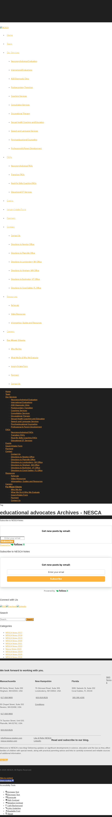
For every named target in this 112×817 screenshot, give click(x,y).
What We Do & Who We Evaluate (24, 358)
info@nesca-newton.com (11, 738)
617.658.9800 (7, 697)
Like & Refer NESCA (42, 738)
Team (9, 44)
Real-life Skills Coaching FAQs (23, 183)
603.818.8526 (7, 730)
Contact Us (15, 236)
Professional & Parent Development (26, 148)
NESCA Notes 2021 (13, 643)
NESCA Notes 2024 (13, 652)
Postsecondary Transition (22, 87)
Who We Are (16, 349)
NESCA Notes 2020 (13, 641)
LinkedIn (37, 741)
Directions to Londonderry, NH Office (26, 262)
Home (10, 35)
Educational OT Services (21, 192)
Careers (10, 331)
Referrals (15, 305)
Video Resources (18, 314)
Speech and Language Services (24, 131)
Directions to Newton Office (22, 244)
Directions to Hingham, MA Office (25, 270)
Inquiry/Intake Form (16, 209)
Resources (12, 297)
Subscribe (7, 541)
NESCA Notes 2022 (13, 646)
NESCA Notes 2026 (13, 657)
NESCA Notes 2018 (13, 635)
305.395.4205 (78, 697)
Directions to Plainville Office (23, 253)
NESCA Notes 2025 (13, 654)
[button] (7, 781)
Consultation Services (20, 105)
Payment (11, 218)
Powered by (5, 545)
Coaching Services (19, 96)
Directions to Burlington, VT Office (25, 279)
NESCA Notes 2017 (13, 633)
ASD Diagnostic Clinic (20, 79)
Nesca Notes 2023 (13, 649)
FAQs (9, 157)
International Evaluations (21, 70)
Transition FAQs (17, 175)
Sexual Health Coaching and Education (27, 122)
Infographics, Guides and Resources (26, 323)
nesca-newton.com (9, 741)
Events (10, 201)
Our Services (13, 52)
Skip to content (6, 778)
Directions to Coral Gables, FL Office (26, 288)
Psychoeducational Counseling (24, 140)
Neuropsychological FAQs (22, 166)
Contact (11, 227)
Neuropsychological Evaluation (24, 61)
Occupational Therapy (20, 113)
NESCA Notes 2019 (13, 638)
